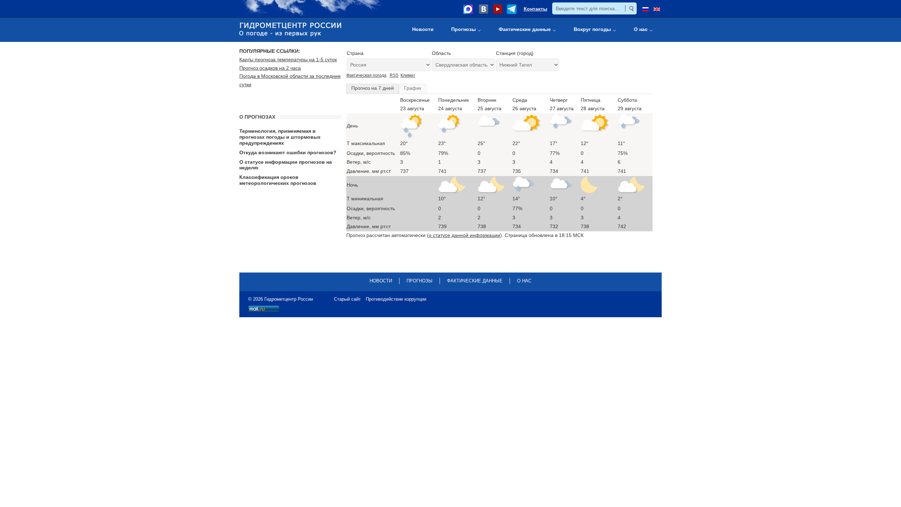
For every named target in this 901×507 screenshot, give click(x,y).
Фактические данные (475, 280)
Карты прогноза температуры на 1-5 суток (288, 59)
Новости (381, 280)
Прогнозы (420, 280)
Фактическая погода (366, 75)
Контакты (535, 9)
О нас (524, 280)
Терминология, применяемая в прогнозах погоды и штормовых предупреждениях (280, 137)
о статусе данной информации (464, 235)
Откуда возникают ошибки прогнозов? (287, 152)
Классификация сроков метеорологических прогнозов (277, 180)
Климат (408, 75)
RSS (394, 75)
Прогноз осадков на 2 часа (270, 68)
